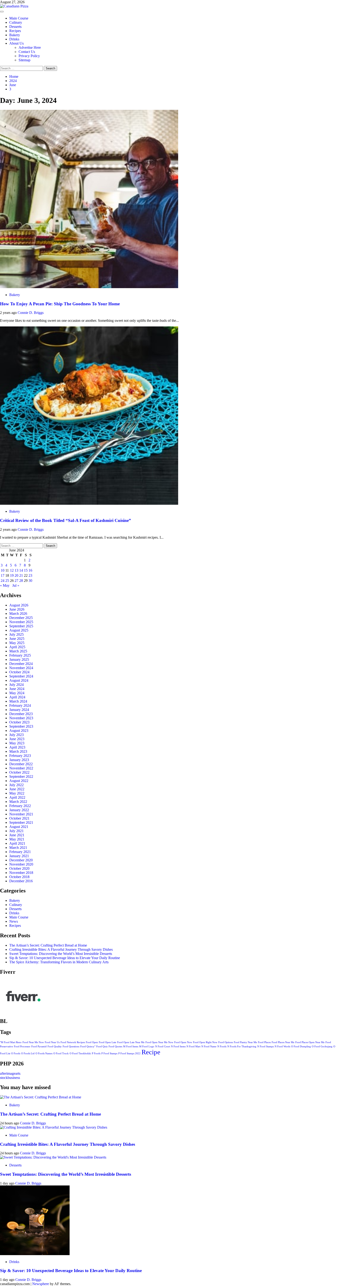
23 (30, 575)
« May (5, 585)
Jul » (15, 585)
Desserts (15, 27)
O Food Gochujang (322, 1046)
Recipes (15, 31)
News (13, 921)
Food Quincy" (87, 1046)
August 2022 (18, 781)
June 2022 (16, 789)
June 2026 (16, 609)
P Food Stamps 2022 (129, 1053)
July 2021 (16, 831)
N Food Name (208, 1046)
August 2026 (18, 605)
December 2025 (21, 618)
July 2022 (16, 785)
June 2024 (16, 689)
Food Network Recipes (73, 1042)
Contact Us (27, 52)
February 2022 (20, 806)
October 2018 (19, 877)
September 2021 (21, 822)
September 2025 (21, 626)
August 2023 (18, 731)
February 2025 (20, 655)
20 (16, 575)
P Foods (96, 1053)
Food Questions (71, 1046)
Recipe (151, 1052)
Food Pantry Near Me (245, 1042)
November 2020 (21, 864)
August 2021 (18, 827)
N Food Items (178, 1046)
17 (2, 575)
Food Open (92, 1042)
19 (12, 575)
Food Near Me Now (33, 1042)
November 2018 (21, 873)
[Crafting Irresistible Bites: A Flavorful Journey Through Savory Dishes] (53, 1127)
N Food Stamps (265, 1046)
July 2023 (16, 735)
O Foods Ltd (28, 1053)
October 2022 (19, 772)
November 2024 (21, 668)
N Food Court (162, 1046)
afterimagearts (10, 1073)
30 (30, 581)
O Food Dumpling (301, 1046)
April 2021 (17, 843)
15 (26, 570)
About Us (16, 43)
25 (7, 581)
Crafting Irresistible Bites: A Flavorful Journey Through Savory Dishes (61, 949)
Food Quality (55, 1046)
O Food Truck (61, 1053)
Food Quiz (102, 1046)
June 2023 (16, 739)
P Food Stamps (109, 1053)
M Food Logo (146, 1046)
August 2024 (18, 680)
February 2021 (20, 852)
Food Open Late (107, 1042)
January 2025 (19, 659)
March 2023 (18, 751)
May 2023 (16, 743)
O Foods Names (43, 1053)
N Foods (221, 1046)
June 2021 (16, 835)
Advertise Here (30, 47)
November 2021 (21, 814)
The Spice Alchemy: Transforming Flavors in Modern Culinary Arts (59, 962)
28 (21, 581)
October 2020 (19, 868)
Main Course (18, 18)
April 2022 (17, 797)
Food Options (225, 1042)
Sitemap (24, 60)
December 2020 (21, 860)
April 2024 (17, 697)
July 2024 (16, 685)
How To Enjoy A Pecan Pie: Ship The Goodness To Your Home (60, 303)
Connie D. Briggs (31, 313)
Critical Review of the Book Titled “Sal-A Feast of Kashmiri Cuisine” (65, 520)
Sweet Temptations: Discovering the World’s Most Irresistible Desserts (60, 954)
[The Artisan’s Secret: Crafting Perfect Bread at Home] (40, 1097)
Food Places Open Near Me (310, 1042)
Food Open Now (183, 1042)
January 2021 (19, 856)
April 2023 (17, 747)
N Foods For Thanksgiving (241, 1046)
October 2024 (19, 672)
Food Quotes (115, 1046)
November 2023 (21, 718)
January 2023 (19, 760)
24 (2, 581)
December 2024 (21, 664)
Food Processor (22, 1046)
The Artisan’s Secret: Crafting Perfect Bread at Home (48, 945)
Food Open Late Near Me (131, 1042)
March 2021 (18, 848)
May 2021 (16, 839)
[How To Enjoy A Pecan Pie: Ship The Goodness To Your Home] (89, 287)
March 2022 (18, 802)
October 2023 (19, 722)
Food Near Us (52, 1042)
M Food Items (130, 1046)
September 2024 (21, 676)
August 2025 (18, 630)
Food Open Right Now (205, 1042)
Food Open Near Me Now (159, 1042)
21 (21, 575)
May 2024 (16, 693)
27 (16, 581)
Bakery (14, 35)
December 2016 (21, 881)
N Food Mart (193, 1046)
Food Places (264, 1042)
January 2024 (19, 710)
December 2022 (21, 764)
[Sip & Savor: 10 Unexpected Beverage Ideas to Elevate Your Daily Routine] (35, 1254)
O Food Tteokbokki (80, 1053)
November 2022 (21, 768)
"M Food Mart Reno (11, 1042)
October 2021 (19, 818)
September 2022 (21, 776)
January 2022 (19, 810)
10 (2, 570)
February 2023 (20, 756)
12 (12, 570)
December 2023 (21, 714)
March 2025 (18, 651)
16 (30, 570)
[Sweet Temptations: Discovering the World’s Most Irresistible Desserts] (53, 1157)
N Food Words (282, 1046)
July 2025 (16, 634)
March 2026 (18, 613)
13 (16, 570)
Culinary (15, 22)
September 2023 (21, 726)
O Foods (15, 1053)
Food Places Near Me (283, 1042)
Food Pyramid (39, 1046)
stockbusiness (10, 1078)
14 (21, 570)
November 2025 (21, 622)
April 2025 (17, 647)
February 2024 (20, 705)
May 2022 (16, 793)
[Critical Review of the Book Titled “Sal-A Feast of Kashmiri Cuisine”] (89, 503)
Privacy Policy (29, 56)
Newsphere (40, 1284)
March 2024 (18, 701)
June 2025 (16, 639)
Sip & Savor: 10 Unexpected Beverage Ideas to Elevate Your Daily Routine (64, 958)
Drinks (14, 39)
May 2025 (16, 643)
